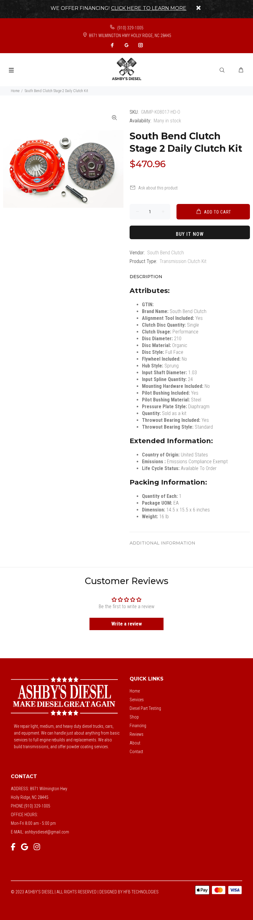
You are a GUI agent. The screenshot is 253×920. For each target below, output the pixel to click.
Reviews (136, 734)
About (135, 742)
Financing (138, 725)
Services (137, 699)
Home (15, 91)
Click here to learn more (149, 8)
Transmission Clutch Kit (183, 261)
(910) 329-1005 (129, 27)
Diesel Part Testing (145, 708)
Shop (134, 716)
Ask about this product (158, 187)
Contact (136, 751)
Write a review (126, 624)
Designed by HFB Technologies (129, 891)
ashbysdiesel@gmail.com (47, 831)
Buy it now (190, 234)
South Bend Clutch (165, 253)
